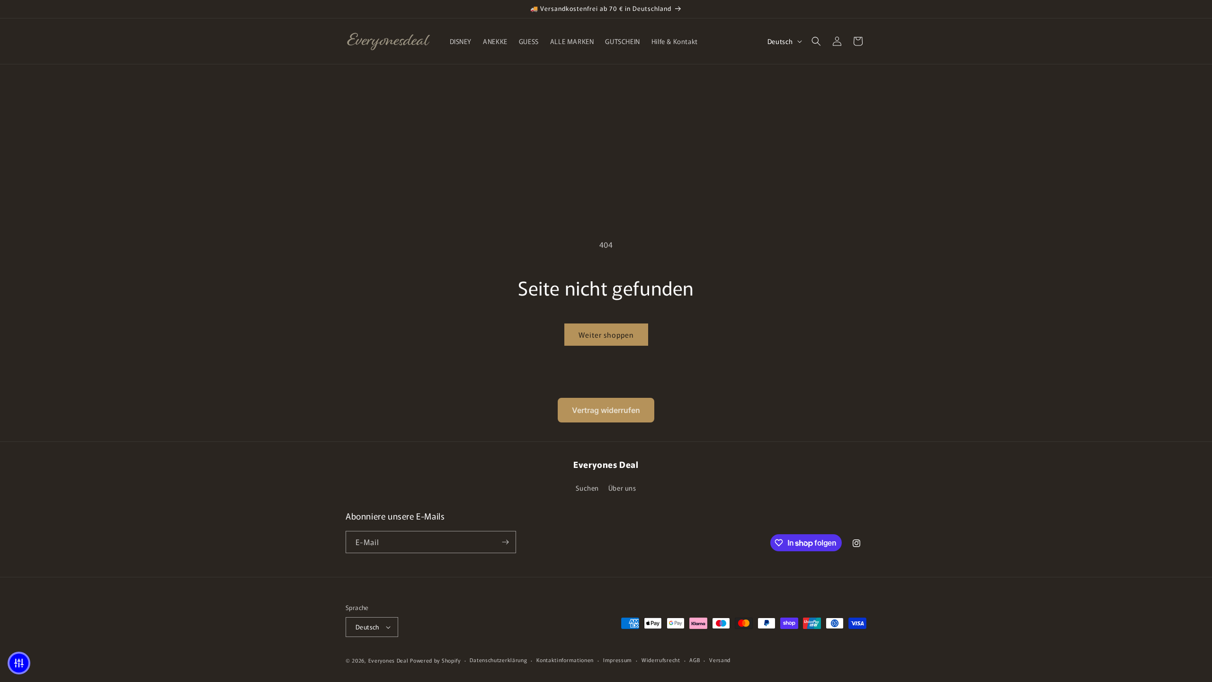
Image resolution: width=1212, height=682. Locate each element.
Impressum (617, 660)
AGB (694, 660)
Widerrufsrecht (661, 660)
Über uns (622, 488)
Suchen (587, 488)
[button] (816, 41)
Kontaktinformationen (565, 660)
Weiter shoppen (606, 335)
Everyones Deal (388, 660)
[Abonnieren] (505, 542)
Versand (720, 660)
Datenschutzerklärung (498, 660)
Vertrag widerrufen (606, 410)
